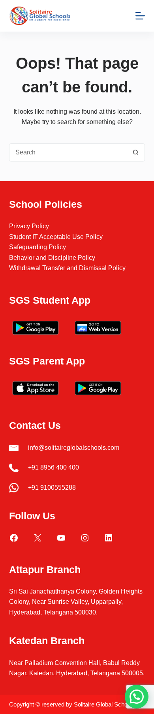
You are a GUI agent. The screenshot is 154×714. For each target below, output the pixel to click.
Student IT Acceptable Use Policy (56, 236)
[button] (136, 696)
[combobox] (68, 152)
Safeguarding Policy (37, 247)
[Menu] (140, 16)
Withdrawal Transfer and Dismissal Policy (67, 268)
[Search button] (136, 152)
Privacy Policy (29, 226)
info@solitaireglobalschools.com (73, 447)
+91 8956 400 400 (53, 467)
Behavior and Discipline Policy (52, 257)
